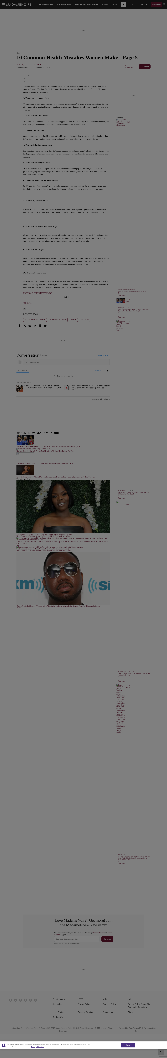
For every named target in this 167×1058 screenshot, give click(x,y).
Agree (128, 1045)
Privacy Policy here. (37, 1047)
